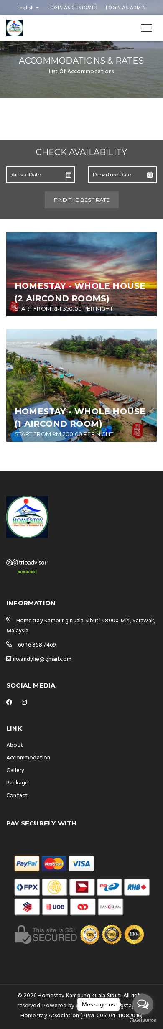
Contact (17, 795)
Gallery (15, 770)
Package (17, 783)
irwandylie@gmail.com (42, 659)
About (14, 745)
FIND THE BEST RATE (82, 199)
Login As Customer (72, 8)
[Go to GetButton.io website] (143, 1020)
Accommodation (28, 758)
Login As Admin (126, 8)
